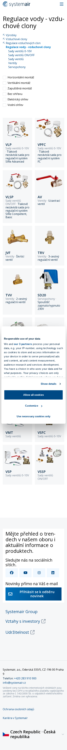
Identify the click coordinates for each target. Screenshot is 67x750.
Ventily (12, 63)
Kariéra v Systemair (15, 718)
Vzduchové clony (16, 39)
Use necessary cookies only (34, 416)
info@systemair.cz (14, 683)
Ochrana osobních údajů (18, 709)
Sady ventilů (16, 59)
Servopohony (17, 67)
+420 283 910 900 (25, 678)
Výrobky (11, 35)
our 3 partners (23, 344)
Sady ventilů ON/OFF (21, 55)
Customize (31, 405)
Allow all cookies (33, 394)
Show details (48, 383)
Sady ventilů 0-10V (20, 51)
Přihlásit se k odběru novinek (37, 593)
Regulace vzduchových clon (23, 43)
